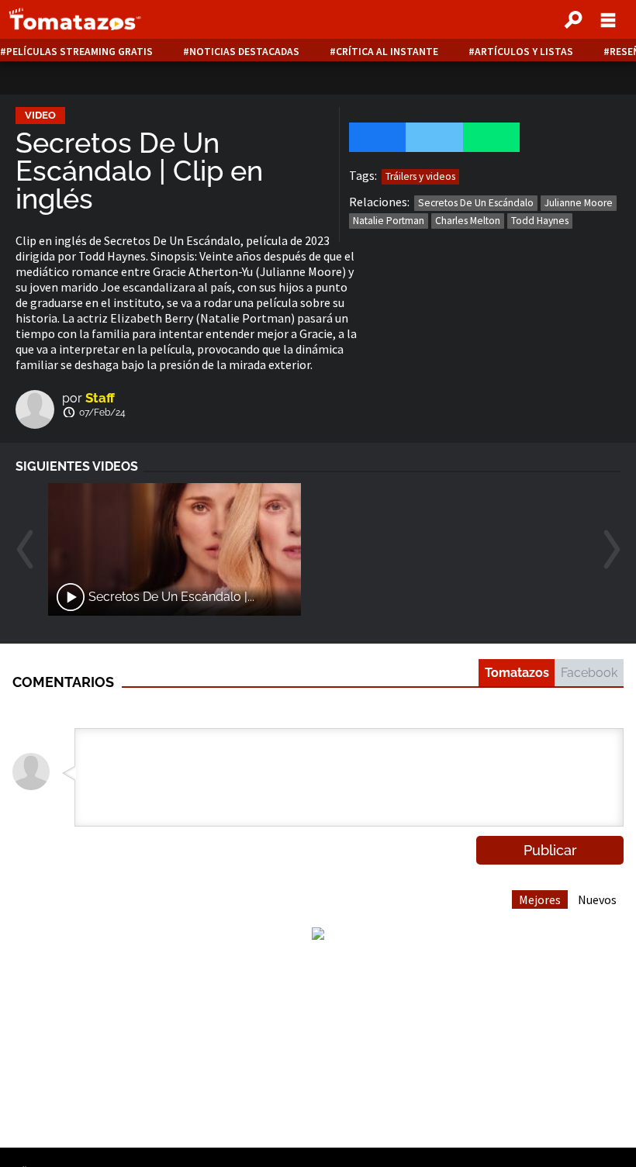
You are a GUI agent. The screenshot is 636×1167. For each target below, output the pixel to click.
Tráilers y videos (420, 176)
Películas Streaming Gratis (79, 51)
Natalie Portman (388, 220)
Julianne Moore (578, 202)
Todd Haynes (540, 220)
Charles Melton (467, 220)
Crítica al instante (387, 51)
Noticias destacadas (244, 51)
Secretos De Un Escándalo (476, 202)
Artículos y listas (524, 51)
